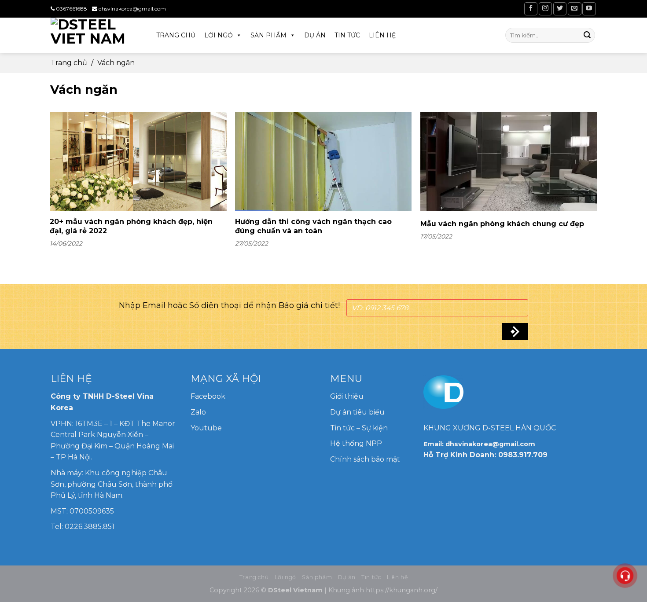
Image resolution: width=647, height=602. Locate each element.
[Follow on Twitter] (559, 8)
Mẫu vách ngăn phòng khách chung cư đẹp (502, 224)
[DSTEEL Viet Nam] (95, 35)
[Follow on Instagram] (545, 8)
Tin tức (347, 35)
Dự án (315, 35)
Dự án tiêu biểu (357, 412)
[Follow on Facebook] (530, 8)
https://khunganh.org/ (401, 590)
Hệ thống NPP (357, 443)
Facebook (208, 396)
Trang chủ (175, 35)
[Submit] (587, 35)
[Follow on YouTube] (589, 8)
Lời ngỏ (218, 35)
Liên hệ (382, 35)
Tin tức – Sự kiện (359, 428)
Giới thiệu (347, 396)
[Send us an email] (574, 8)
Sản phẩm (268, 35)
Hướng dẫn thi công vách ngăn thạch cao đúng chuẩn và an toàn (313, 226)
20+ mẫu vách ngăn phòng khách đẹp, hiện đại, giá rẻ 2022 (131, 226)
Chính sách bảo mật (365, 459)
